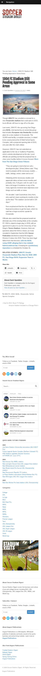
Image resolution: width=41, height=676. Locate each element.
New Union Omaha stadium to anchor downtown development (21, 398)
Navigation (10, 2)
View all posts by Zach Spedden (15, 288)
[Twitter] (8, 374)
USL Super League (8, 529)
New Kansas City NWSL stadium (13, 462)
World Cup (6, 536)
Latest (5, 393)
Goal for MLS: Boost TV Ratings (13, 303)
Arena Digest (7, 654)
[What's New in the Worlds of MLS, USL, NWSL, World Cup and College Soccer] (12, 17)
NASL (28, 90)
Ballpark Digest (7, 652)
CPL (4, 495)
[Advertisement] (20, 42)
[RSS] (4, 374)
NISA (4, 509)
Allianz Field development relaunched (21, 431)
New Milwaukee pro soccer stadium (14, 466)
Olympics (6, 516)
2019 (13, 294)
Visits (4, 533)
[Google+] (20, 374)
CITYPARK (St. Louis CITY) (11, 456)
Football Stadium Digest (10, 650)
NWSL (5, 514)
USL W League (7, 531)
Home (14, 71)
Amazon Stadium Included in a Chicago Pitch (23, 305)
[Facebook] (12, 374)
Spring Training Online (9, 656)
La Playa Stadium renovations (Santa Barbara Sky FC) (20, 474)
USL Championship (9, 524)
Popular (13, 393)
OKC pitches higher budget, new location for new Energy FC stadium (23, 415)
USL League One (8, 526)
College (5, 492)
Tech (4, 521)
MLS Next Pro (7, 502)
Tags (19, 393)
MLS (4, 500)
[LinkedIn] (16, 374)
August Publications (9, 638)
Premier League (7, 519)
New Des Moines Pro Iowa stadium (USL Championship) (20, 482)
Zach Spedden (8, 90)
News (4, 507)
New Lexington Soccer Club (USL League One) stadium (20, 464)
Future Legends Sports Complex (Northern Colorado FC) (20, 451)
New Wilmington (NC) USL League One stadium (18, 477)
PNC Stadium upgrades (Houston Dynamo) (16, 453)
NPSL (4, 512)
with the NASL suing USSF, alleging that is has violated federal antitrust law (18, 243)
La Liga (5, 497)
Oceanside (25, 294)
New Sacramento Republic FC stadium (15, 472)
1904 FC (7, 294)
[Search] (36, 385)
